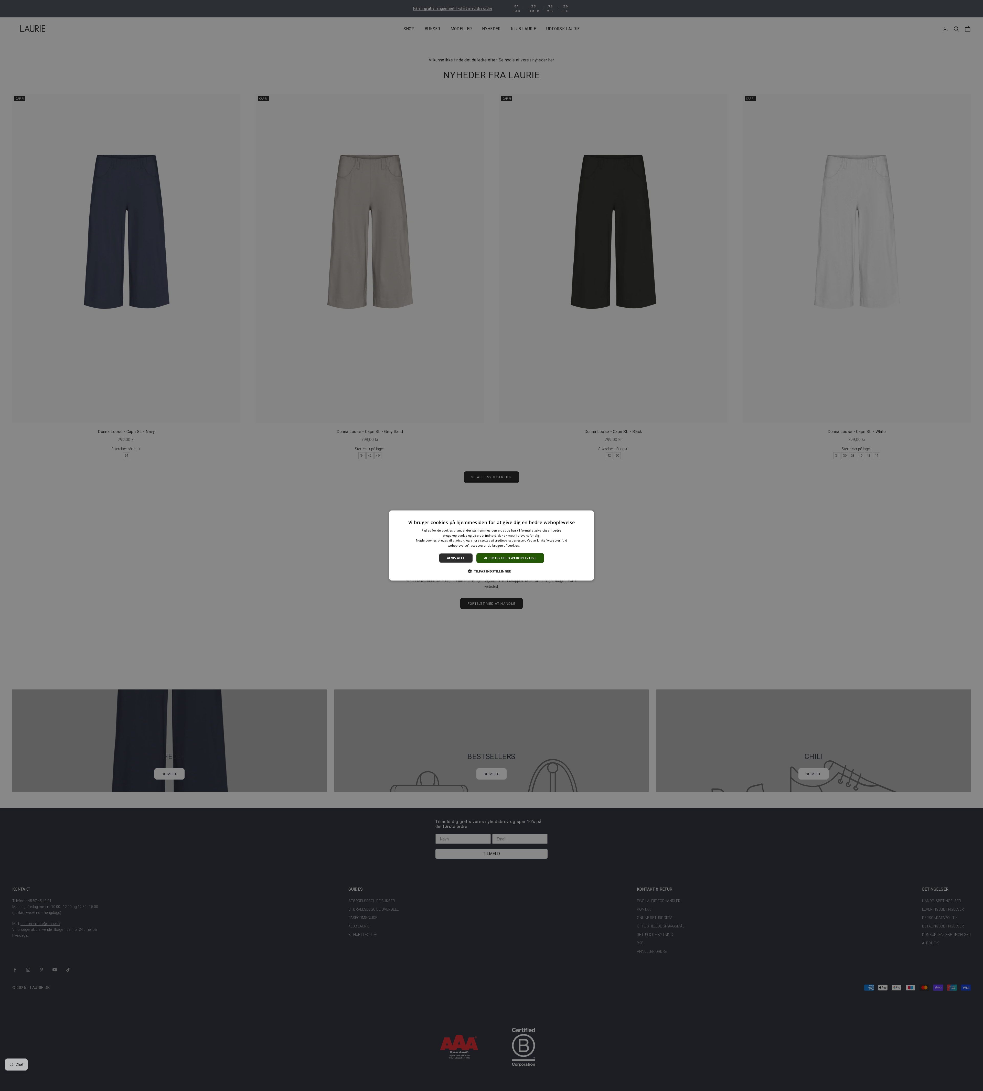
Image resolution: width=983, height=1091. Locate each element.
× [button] (588, 516)
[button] (491, 571)
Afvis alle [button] (456, 558)
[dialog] (491, 545)
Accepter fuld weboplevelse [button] (510, 558)
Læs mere (528, 545)
